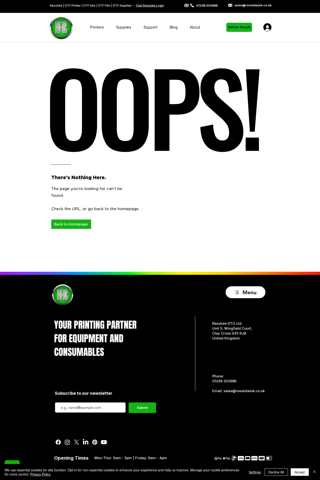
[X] (76, 442)
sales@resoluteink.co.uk (244, 391)
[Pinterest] (94, 442)
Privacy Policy (40, 474)
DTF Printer (73, 5)
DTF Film (104, 5)
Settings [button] (255, 472)
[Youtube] (103, 442)
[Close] (314, 472)
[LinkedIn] (85, 442)
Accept (300, 472)
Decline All (276, 472)
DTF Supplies (122, 5)
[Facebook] (58, 442)
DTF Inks (89, 5)
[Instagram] (67, 442)
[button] (97, 27)
